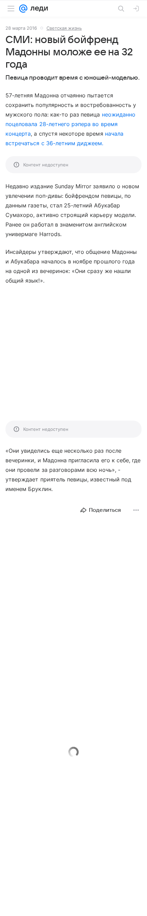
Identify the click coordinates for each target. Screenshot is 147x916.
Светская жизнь (64, 28)
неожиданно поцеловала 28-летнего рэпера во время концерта (70, 124)
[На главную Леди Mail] (37, 8)
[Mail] (23, 8)
